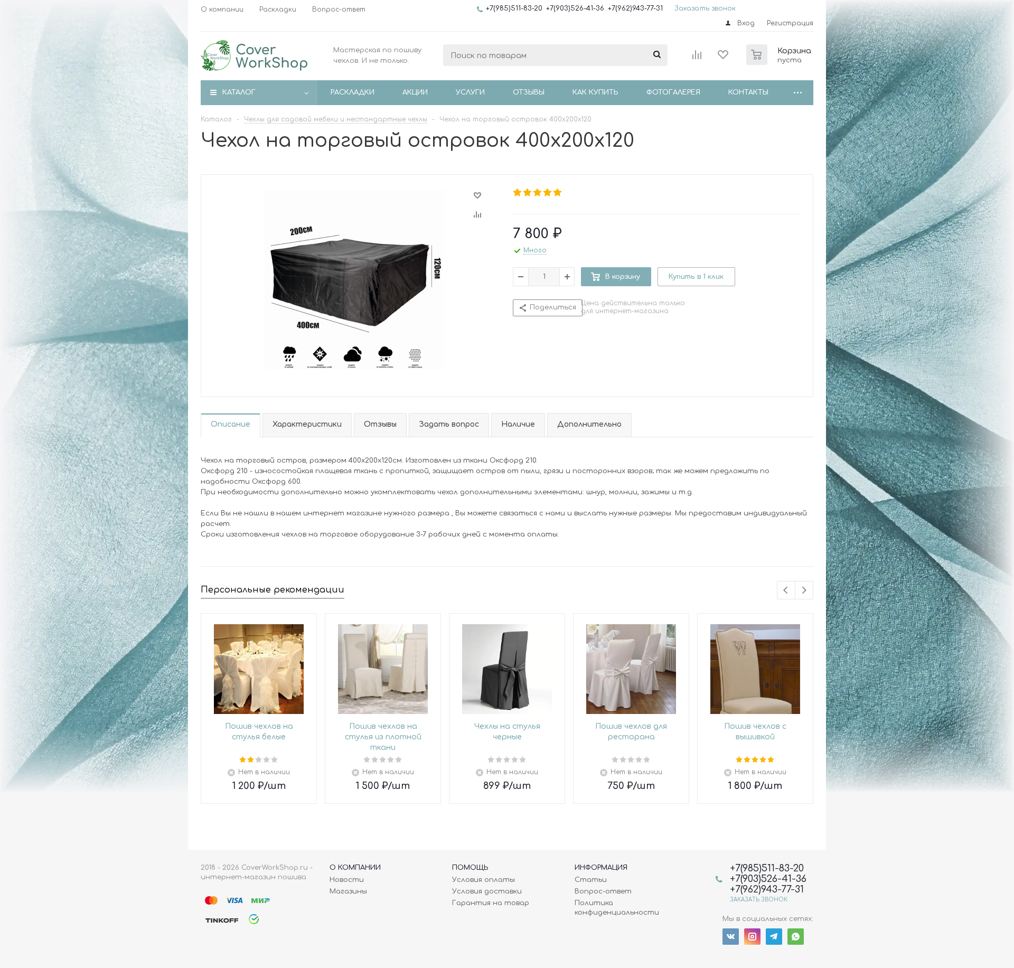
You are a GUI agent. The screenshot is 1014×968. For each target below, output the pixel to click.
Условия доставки (487, 891)
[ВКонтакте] (730, 936)
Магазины (348, 891)
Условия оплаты (483, 880)
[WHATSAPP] (795, 936)
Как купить (595, 92)
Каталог (239, 92)
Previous (786, 590)
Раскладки (352, 92)
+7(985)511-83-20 (514, 8)
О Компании (355, 867)
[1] (518, 193)
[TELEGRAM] (774, 936)
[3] (538, 193)
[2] (528, 193)
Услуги (470, 92)
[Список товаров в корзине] (780, 61)
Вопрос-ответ (603, 891)
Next (804, 590)
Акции (415, 92)
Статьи (591, 880)
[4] (548, 193)
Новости (347, 880)
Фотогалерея (673, 92)
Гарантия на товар (490, 903)
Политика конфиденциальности (617, 907)
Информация (601, 867)
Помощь (470, 867)
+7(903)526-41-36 (575, 8)
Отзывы (528, 92)
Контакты (748, 92)
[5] (558, 193)
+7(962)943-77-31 (635, 8)
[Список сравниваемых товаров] (697, 58)
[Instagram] (752, 936)
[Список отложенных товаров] (723, 58)
